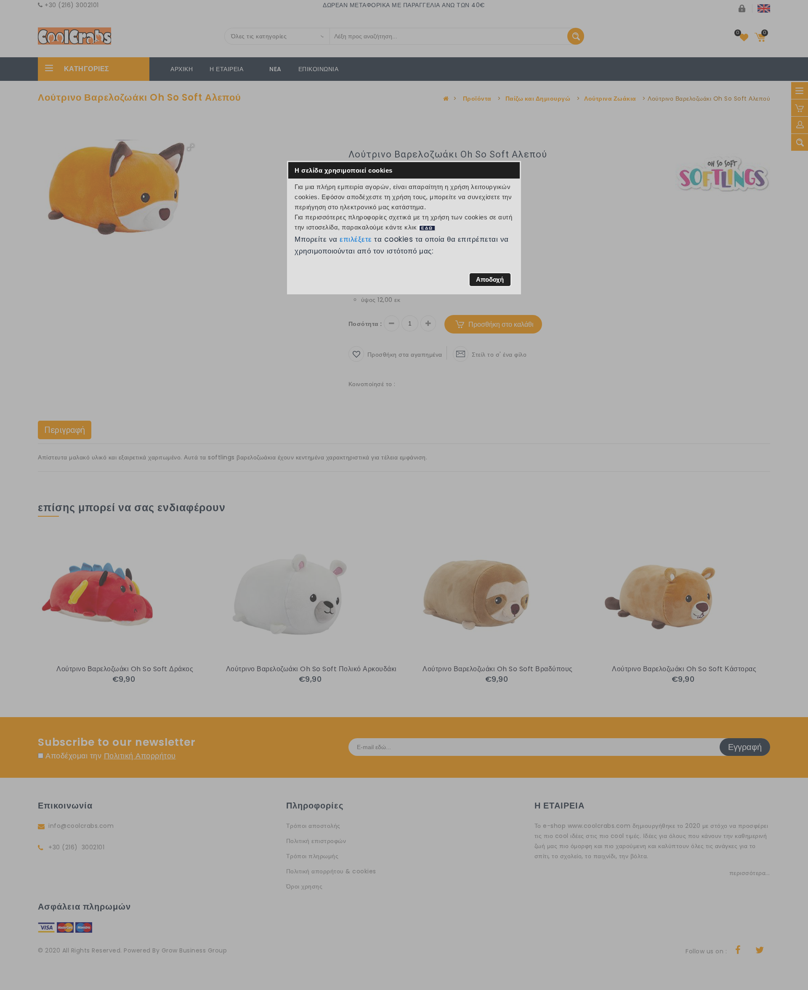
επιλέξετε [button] (356, 239)
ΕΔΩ (427, 228)
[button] (490, 279)
